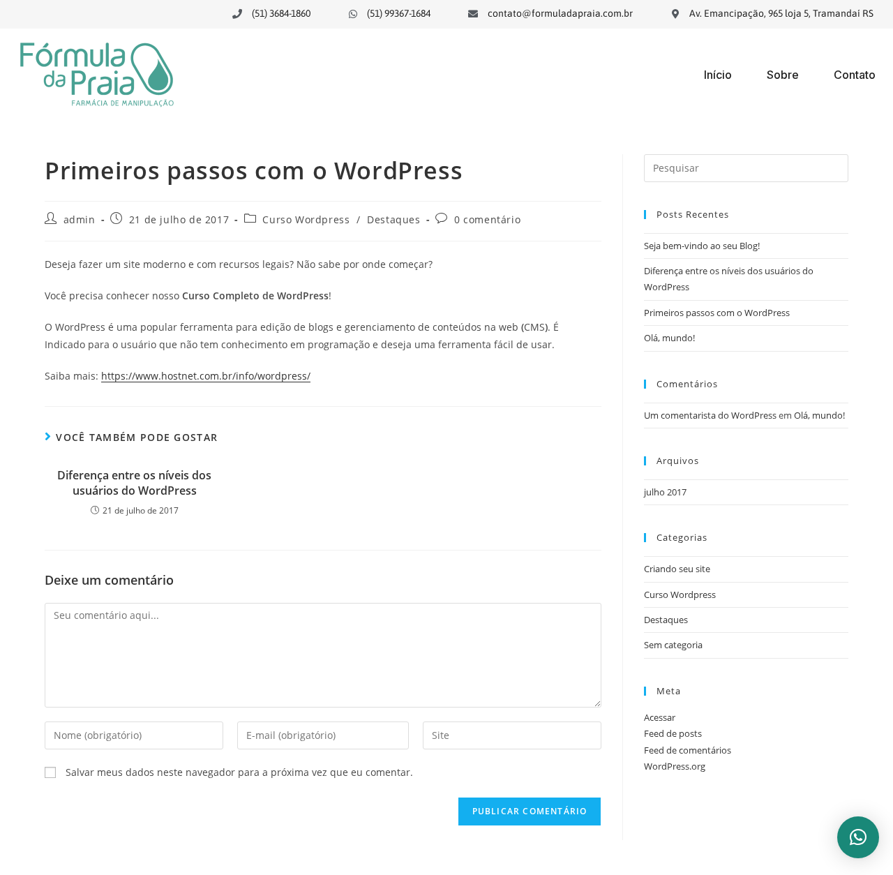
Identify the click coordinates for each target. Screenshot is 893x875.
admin (79, 219)
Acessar (659, 717)
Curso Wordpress (306, 219)
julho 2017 (665, 492)
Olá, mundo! (669, 337)
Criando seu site (677, 568)
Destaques (393, 219)
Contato (855, 75)
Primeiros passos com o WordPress (717, 312)
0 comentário (487, 219)
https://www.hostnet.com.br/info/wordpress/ (205, 375)
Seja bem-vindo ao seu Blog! (702, 245)
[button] (858, 837)
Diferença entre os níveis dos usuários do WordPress (134, 483)
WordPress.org (674, 766)
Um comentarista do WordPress (710, 415)
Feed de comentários (687, 750)
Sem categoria (673, 644)
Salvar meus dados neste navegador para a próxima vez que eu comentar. (239, 772)
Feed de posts (673, 733)
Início (718, 75)
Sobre (783, 75)
